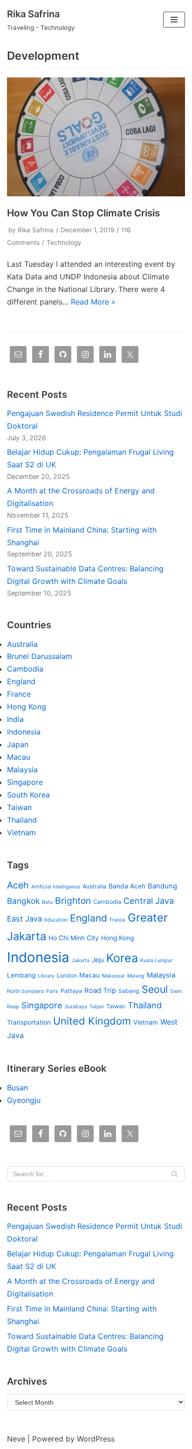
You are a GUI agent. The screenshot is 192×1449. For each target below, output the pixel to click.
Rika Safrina (36, 230)
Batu (47, 902)
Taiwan (19, 807)
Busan (17, 1087)
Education (56, 920)
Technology (64, 242)
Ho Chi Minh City (73, 938)
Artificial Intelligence (55, 887)
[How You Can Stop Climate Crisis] (96, 193)
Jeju (98, 960)
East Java (24, 918)
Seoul (155, 989)
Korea (122, 958)
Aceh (18, 885)
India (15, 719)
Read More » (93, 301)
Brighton (73, 900)
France (19, 694)
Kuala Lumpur (156, 960)
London (67, 975)
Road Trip (100, 990)
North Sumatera (25, 991)
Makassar (113, 976)
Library (46, 976)
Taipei (96, 1007)
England (21, 681)
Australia (22, 644)
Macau (18, 757)
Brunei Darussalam (39, 656)
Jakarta (80, 960)
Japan (17, 744)
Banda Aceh (127, 886)
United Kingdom (92, 1021)
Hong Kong (26, 706)
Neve (16, 1438)
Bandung (162, 886)
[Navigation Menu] (174, 20)
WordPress (96, 1438)
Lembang (21, 975)
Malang (135, 976)
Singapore (25, 782)
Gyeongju (24, 1100)
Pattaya (71, 990)
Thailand (22, 820)
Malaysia (22, 769)
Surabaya (76, 1007)
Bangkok (23, 901)
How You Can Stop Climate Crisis (83, 213)
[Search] (174, 1173)
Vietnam (21, 832)
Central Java (148, 900)
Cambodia (25, 668)
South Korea (28, 794)
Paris (52, 991)
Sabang (128, 990)
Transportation (29, 1022)
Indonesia (24, 731)
